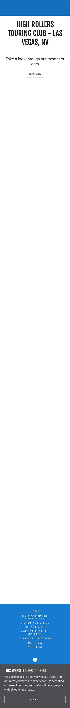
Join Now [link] (34, 642)
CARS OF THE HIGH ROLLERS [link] (35, 633)
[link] (35, 659)
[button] (7, 7)
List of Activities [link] (35, 622)
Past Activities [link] (35, 627)
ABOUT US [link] (35, 647)
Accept (35, 699)
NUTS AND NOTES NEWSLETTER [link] (35, 617)
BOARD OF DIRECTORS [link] (35, 638)
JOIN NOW (35, 74)
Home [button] (35, 611)
